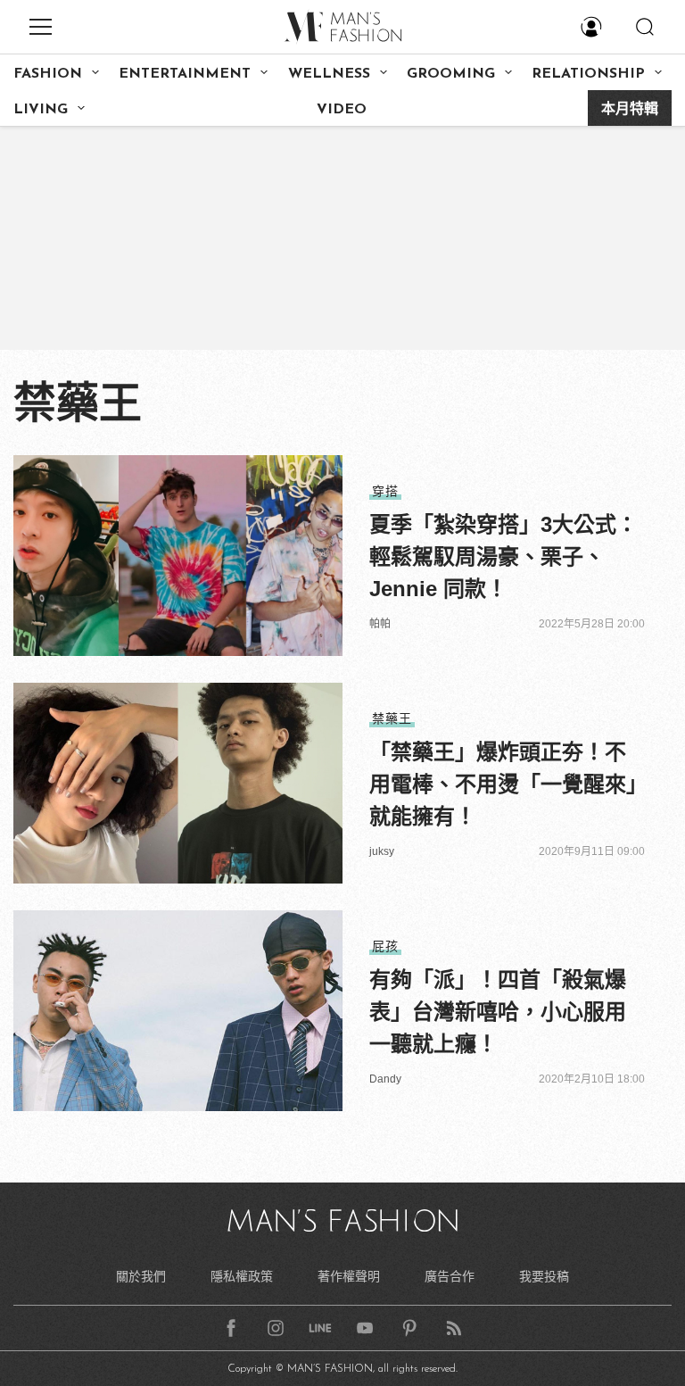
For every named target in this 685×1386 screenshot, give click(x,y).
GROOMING (451, 74)
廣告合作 (450, 1276)
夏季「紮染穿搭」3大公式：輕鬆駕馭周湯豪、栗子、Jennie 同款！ (503, 556)
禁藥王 (392, 718)
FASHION (47, 74)
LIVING (40, 110)
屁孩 (385, 946)
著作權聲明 (349, 1276)
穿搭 (385, 491)
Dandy (385, 1079)
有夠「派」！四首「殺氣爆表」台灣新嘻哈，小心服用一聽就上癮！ (497, 1011)
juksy (381, 851)
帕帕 (380, 624)
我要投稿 (544, 1276)
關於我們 (141, 1276)
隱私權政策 (241, 1276)
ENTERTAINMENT (185, 74)
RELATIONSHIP (588, 74)
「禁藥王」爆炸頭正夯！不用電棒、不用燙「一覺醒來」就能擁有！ (503, 784)
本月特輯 (629, 110)
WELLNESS (329, 74)
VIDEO (342, 110)
